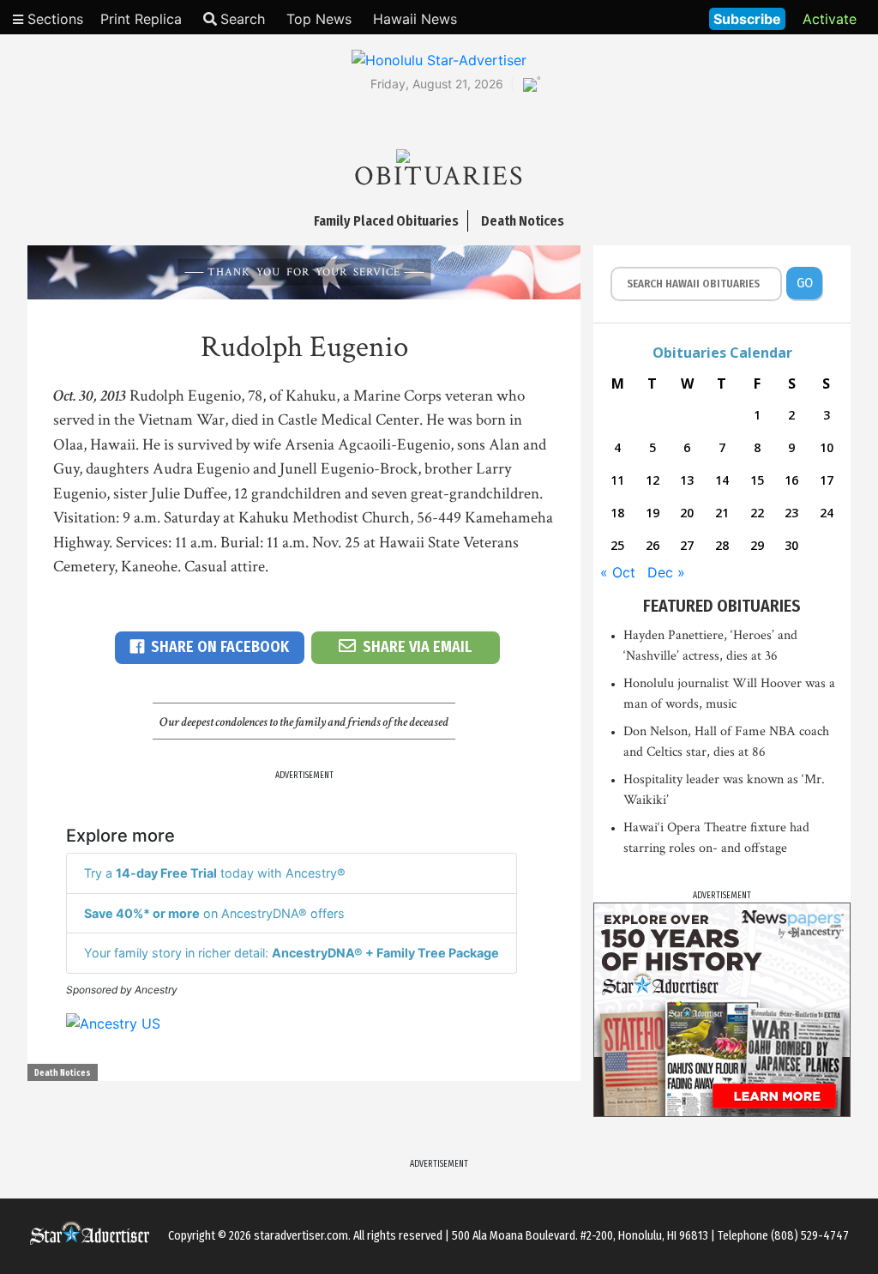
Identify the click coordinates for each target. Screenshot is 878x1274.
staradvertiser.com (301, 1236)
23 (791, 512)
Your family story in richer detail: (291, 952)
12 (652, 480)
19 (652, 512)
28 (722, 545)
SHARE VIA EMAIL (417, 646)
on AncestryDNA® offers (214, 913)
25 (617, 545)
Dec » (666, 572)
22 (757, 512)
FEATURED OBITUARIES (722, 605)
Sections (53, 18)
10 (826, 447)
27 (687, 545)
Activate (830, 18)
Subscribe (747, 18)
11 (617, 480)
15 (757, 480)
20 (687, 512)
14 (722, 480)
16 (791, 480)
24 (826, 512)
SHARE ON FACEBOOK (220, 646)
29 (757, 545)
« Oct (617, 572)
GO (805, 283)
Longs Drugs (645, 17)
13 (687, 480)
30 (791, 545)
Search (242, 18)
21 (722, 512)
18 (617, 512)
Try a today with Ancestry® (215, 873)
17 (826, 480)
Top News (319, 18)
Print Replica (141, 18)
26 (652, 545)
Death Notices (62, 1073)
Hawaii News (415, 18)
